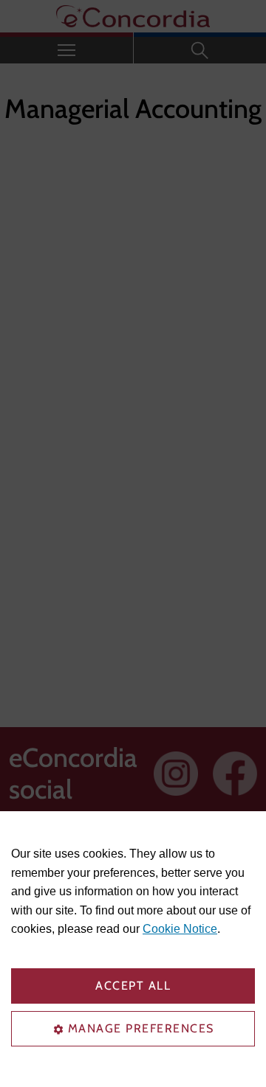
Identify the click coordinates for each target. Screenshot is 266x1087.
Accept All (133, 986)
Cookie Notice (180, 929)
